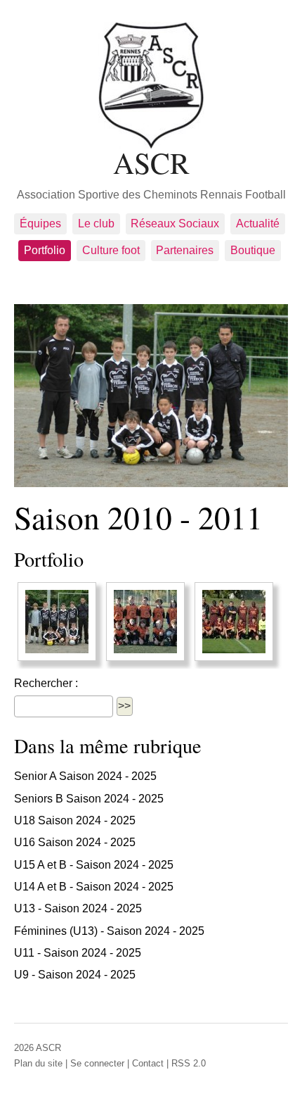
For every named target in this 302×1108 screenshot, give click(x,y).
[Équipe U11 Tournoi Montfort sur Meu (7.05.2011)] (57, 621)
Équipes (40, 223)
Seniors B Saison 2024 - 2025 (89, 799)
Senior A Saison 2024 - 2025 (85, 776)
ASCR (151, 160)
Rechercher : (46, 683)
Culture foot (111, 250)
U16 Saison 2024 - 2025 (75, 842)
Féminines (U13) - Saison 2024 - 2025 (109, 931)
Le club (96, 223)
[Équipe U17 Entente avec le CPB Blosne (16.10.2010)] (234, 621)
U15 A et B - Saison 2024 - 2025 (93, 865)
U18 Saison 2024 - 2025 (75, 820)
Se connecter (97, 1064)
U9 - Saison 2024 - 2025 (75, 975)
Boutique (252, 250)
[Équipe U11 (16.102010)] (145, 621)
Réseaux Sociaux (175, 223)
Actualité (258, 223)
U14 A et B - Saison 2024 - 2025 (93, 887)
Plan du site (38, 1064)
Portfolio (44, 250)
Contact (148, 1064)
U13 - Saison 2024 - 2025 (78, 908)
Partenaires (185, 250)
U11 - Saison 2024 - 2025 (77, 953)
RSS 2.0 (188, 1064)
